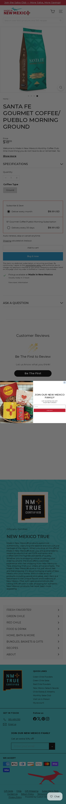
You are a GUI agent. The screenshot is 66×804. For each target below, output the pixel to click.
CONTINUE (49, 410)
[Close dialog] (64, 382)
